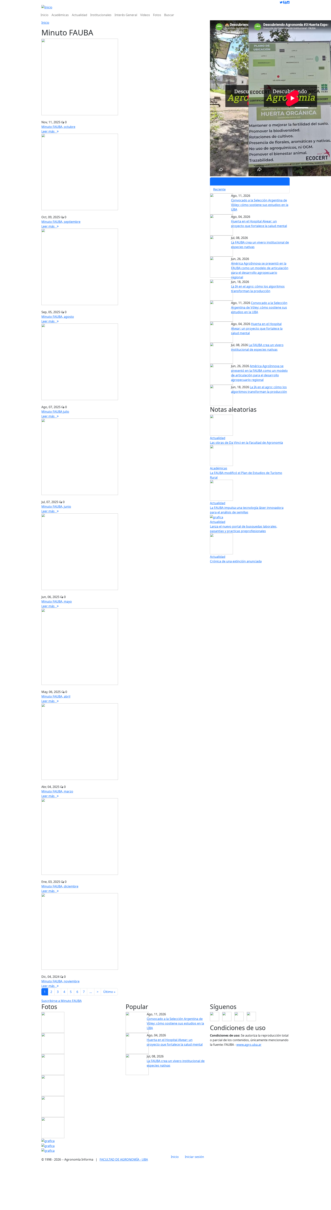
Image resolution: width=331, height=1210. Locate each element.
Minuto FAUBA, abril (55, 696)
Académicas (60, 15)
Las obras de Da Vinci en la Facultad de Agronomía (246, 442)
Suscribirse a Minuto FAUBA (61, 1001)
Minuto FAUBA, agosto (57, 317)
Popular (219, 181)
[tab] (250, 181)
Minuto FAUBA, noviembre (60, 981)
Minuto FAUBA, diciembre (59, 886)
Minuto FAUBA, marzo (57, 791)
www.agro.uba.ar (248, 1045)
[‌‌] (281, 2)
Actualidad (79, 15)
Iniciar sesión (194, 1157)
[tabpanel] (250, 247)
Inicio (44, 15)
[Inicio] (46, 7)
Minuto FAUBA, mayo (56, 601)
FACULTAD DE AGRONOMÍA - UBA (124, 1159)
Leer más (49, 131)
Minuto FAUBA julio (55, 411)
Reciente (219, 189)
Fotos (157, 15)
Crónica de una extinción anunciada (236, 561)
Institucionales (100, 15)
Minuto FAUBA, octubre (58, 127)
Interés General (126, 15)
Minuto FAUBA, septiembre (60, 222)
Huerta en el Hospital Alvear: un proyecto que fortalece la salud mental (257, 328)
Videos (145, 15)
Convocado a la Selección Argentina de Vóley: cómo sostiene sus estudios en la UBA (259, 205)
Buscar (169, 15)
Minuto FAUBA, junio (56, 506)
